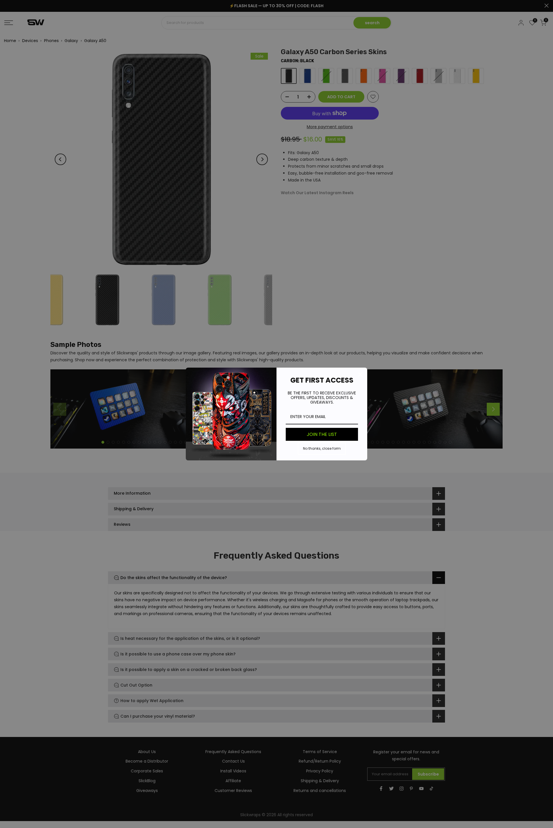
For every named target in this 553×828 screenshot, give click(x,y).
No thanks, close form (322, 448)
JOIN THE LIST (322, 434)
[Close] (360, 374)
